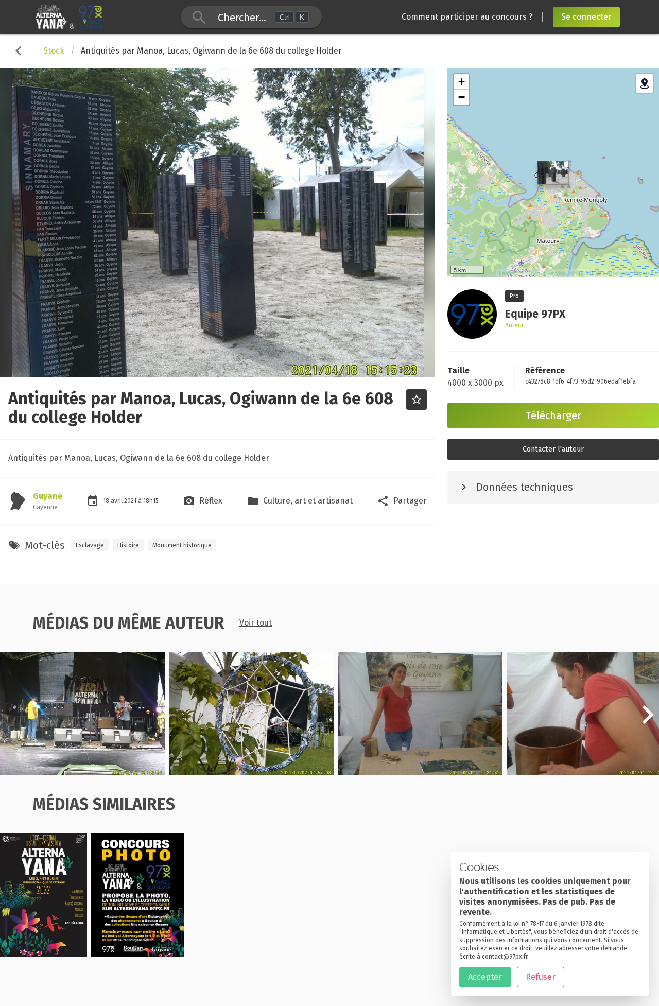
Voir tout (255, 623)
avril (117, 501)
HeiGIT (585, 273)
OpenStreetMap (546, 273)
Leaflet (507, 273)
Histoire (128, 545)
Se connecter (586, 17)
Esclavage (90, 545)
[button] (647, 720)
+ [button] (461, 81)
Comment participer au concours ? (467, 17)
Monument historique (182, 545)
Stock (53, 51)
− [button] (461, 97)
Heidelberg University (629, 273)
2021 (131, 501)
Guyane (47, 496)
